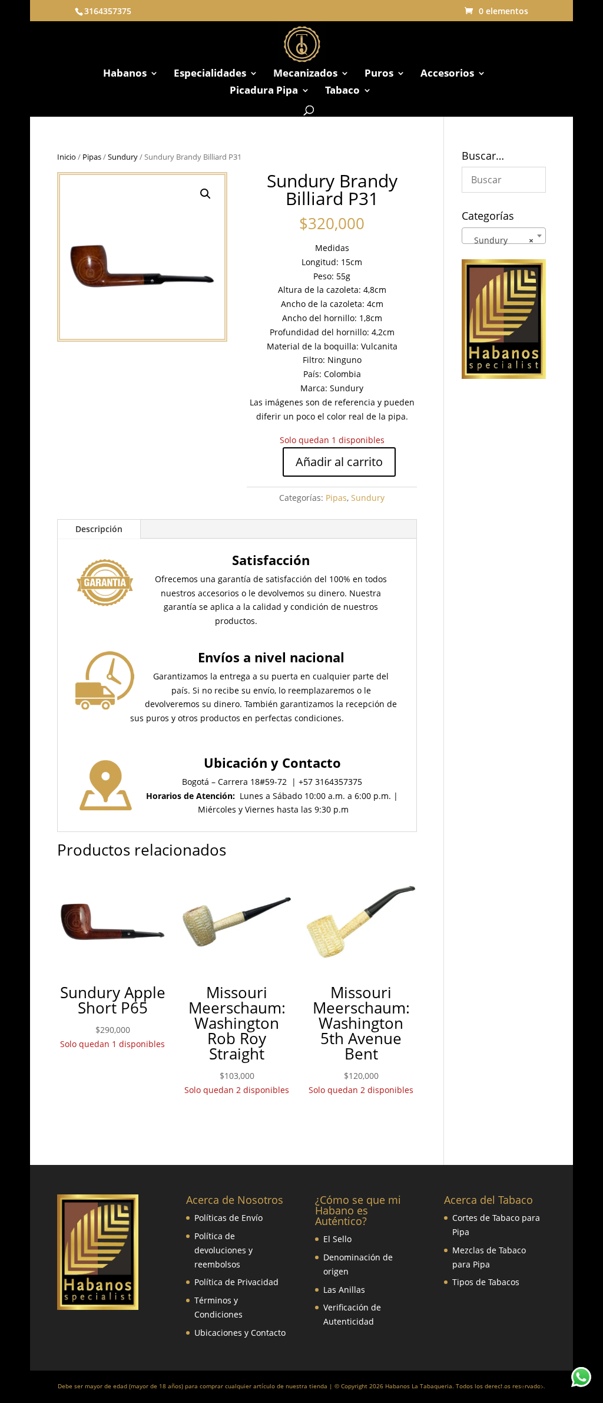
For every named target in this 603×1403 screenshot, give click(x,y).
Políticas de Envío (228, 1217)
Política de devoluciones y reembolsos (223, 1250)
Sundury (123, 156)
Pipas (91, 156)
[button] (205, 193)
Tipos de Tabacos (485, 1282)
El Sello (337, 1238)
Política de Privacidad (236, 1282)
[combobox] (504, 235)
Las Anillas (344, 1289)
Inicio (66, 156)
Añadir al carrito (339, 462)
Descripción (98, 528)
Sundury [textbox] (500, 240)
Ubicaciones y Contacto (240, 1332)
